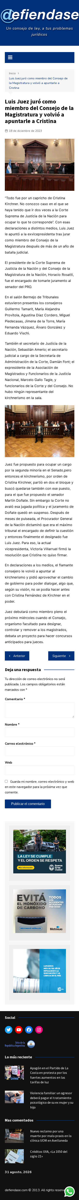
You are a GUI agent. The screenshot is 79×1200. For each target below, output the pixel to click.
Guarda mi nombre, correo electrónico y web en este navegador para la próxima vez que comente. (39, 787)
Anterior (19, 656)
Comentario (15, 699)
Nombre (12, 724)
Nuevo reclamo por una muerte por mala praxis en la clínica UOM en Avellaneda (50, 1136)
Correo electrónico (20, 744)
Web (8, 762)
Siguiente (59, 656)
